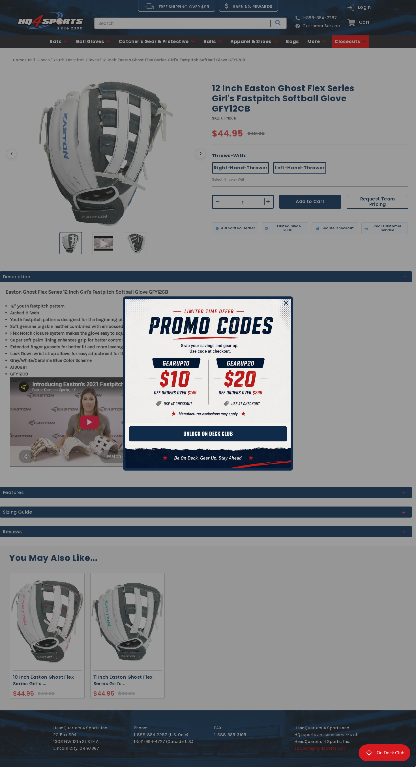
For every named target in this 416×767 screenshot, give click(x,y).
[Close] (286, 303)
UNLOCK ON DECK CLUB (208, 433)
